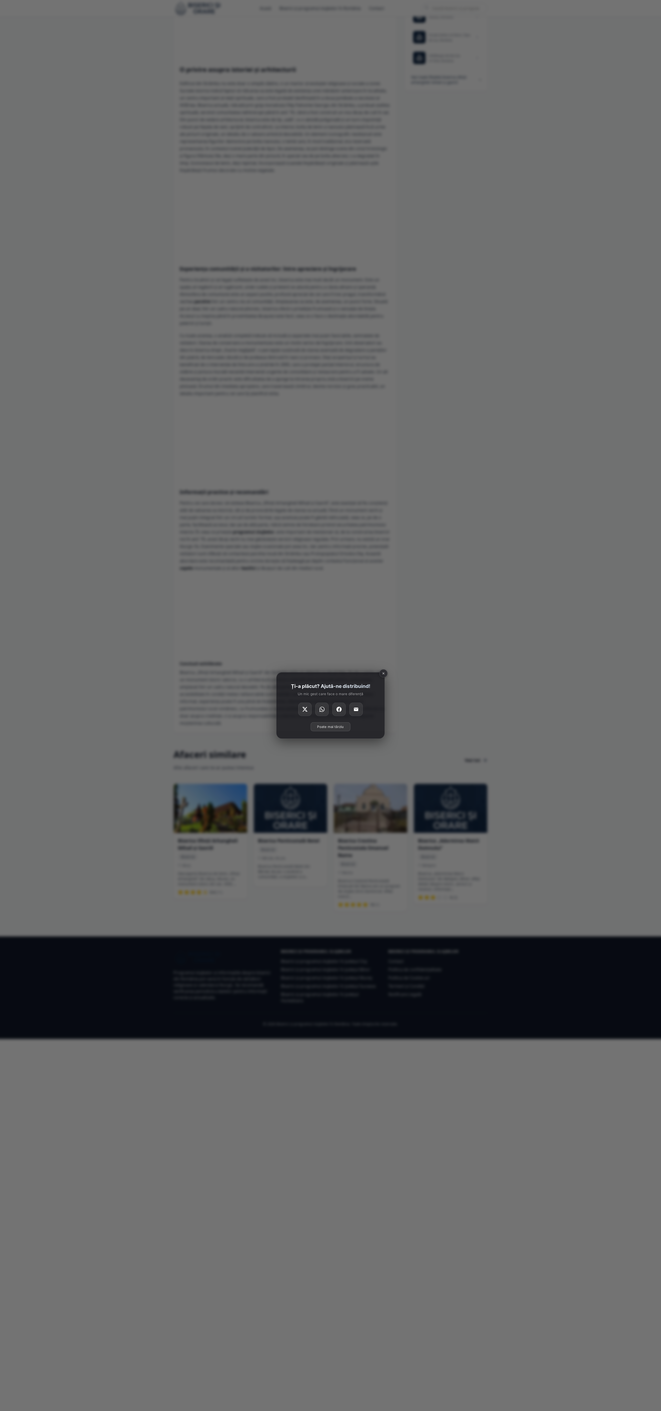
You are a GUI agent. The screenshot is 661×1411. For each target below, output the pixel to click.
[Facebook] (339, 709)
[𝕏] (305, 709)
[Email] (356, 709)
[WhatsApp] (322, 709)
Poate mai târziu (330, 727)
